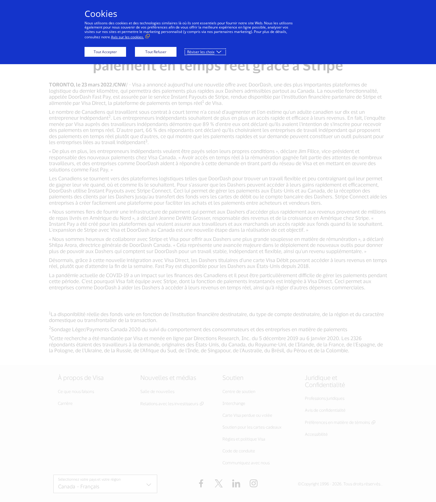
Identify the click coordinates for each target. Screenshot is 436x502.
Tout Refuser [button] (155, 51)
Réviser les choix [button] (200, 51)
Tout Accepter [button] (105, 51)
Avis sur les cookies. (127, 37)
